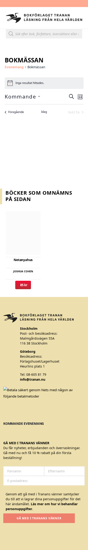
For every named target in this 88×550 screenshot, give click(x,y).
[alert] (44, 83)
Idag (44, 112)
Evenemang (14, 67)
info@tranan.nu (32, 379)
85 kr (23, 285)
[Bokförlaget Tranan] (44, 18)
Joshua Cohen (23, 271)
